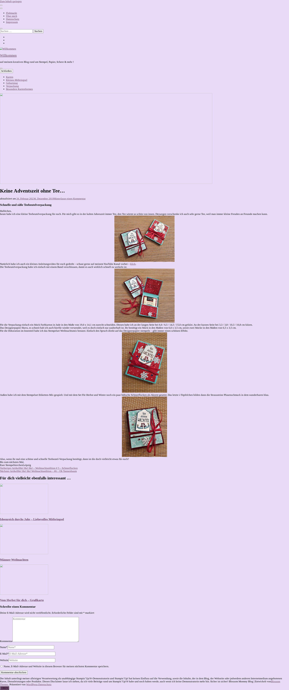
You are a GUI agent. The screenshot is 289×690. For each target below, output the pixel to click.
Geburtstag (12, 83)
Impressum (12, 22)
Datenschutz (12, 19)
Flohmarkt (11, 13)
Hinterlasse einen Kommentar (70, 198)
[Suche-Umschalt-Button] (1, 28)
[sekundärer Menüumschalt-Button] (1, 5)
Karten (9, 77)
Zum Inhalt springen (11, 1)
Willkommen (8, 55)
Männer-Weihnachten (14, 559)
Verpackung (12, 86)
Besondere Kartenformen (19, 89)
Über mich (11, 16)
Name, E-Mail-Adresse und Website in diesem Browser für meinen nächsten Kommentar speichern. (56, 666)
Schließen (6, 71)
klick (133, 264)
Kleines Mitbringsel (16, 80)
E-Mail (4, 653)
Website (4, 660)
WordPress (32, 684)
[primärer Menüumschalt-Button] (1, 68)
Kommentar (6, 641)
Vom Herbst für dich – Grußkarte (22, 600)
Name (4, 647)
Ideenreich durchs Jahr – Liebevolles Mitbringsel (32, 519)
